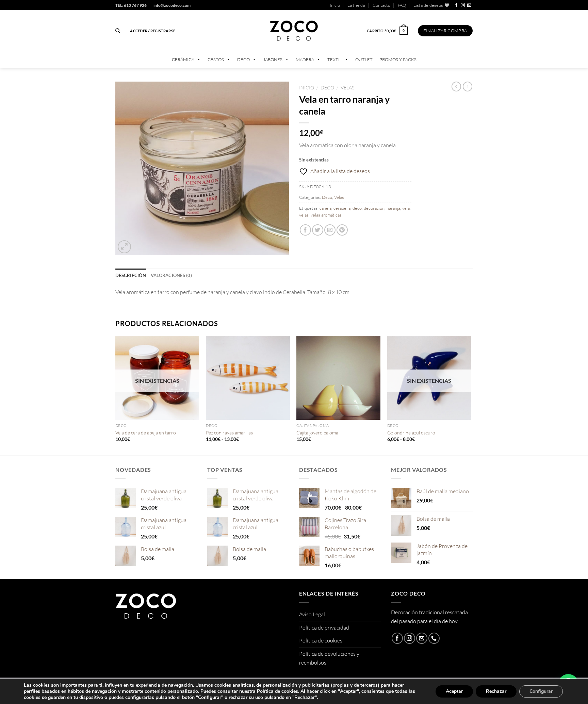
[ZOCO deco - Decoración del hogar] (294, 30)
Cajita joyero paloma (317, 432)
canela (325, 208)
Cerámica (183, 59)
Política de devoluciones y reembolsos (329, 658)
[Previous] (116, 394)
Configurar (541, 691)
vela (406, 208)
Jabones (272, 59)
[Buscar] (117, 30)
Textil (334, 59)
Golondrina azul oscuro (411, 432)
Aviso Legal (312, 614)
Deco (243, 59)
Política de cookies (320, 640)
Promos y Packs (397, 59)
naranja (393, 208)
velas (304, 215)
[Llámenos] (434, 638)
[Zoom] (124, 247)
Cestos (216, 59)
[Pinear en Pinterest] (342, 230)
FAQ (402, 5)
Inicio (335, 5)
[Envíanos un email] (469, 5)
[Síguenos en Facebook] (456, 5)
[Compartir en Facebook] (305, 230)
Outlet (364, 59)
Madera (305, 59)
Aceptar (454, 691)
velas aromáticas (326, 215)
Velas (347, 87)
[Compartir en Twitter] (317, 230)
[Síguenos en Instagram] (463, 5)
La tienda (356, 5)
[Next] (471, 394)
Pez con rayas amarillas (229, 432)
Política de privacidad (324, 627)
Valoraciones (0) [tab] (171, 275)
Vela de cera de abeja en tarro (145, 432)
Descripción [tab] (130, 275)
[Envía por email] (330, 230)
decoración (374, 208)
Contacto (381, 5)
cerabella (341, 208)
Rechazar (496, 691)
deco (357, 208)
